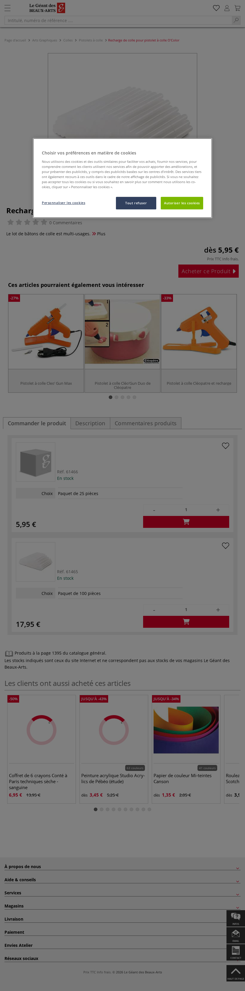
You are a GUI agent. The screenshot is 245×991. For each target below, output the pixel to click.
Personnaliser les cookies (63, 203)
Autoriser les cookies (182, 203)
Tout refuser (136, 203)
